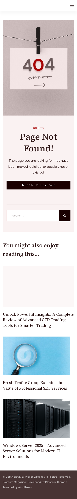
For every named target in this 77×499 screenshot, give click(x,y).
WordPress (25, 487)
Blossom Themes (56, 482)
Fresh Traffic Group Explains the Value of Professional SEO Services (35, 385)
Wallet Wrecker (34, 477)
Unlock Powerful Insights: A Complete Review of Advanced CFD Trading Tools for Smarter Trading (38, 320)
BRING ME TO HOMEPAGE (38, 185)
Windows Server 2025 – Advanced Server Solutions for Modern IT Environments (34, 451)
